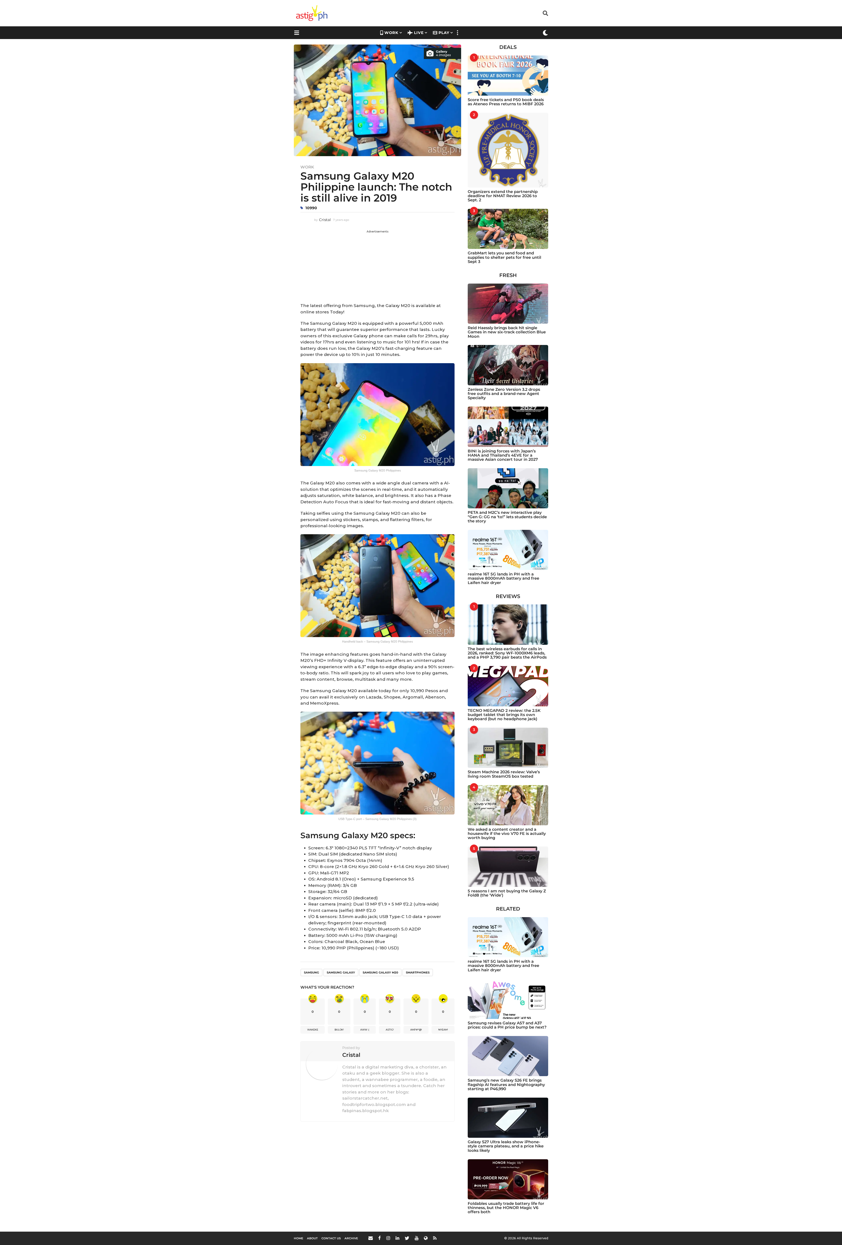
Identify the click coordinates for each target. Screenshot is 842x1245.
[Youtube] (416, 1238)
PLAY (444, 32)
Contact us (331, 1238)
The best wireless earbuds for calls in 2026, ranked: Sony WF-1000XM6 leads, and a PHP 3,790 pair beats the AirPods (507, 653)
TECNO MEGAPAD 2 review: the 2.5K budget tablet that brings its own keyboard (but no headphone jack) (504, 715)
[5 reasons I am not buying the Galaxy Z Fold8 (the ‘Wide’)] (508, 867)
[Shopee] (426, 1238)
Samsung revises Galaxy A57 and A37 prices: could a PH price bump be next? (507, 1025)
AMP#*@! (416, 1029)
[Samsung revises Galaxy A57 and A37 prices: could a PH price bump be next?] (508, 999)
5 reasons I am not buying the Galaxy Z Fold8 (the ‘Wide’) (507, 893)
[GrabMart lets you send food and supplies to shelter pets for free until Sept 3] (508, 229)
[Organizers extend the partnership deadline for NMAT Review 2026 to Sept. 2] (508, 150)
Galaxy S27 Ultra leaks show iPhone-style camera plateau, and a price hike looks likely (506, 1146)
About (312, 1238)
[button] (545, 13)
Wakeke (312, 1029)
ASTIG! (390, 1029)
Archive (351, 1238)
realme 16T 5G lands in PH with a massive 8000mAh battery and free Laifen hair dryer (503, 578)
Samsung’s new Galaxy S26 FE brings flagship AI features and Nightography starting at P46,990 (506, 1084)
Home (298, 1238)
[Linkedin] (397, 1238)
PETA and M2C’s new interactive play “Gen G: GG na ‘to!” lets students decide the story (507, 516)
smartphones (418, 972)
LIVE (419, 32)
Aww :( (364, 1029)
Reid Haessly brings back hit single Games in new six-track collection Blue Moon (507, 332)
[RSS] (435, 1238)
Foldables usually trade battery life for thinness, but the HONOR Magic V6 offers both (506, 1208)
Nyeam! (443, 1029)
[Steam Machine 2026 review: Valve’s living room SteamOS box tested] (508, 748)
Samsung (311, 972)
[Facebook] (379, 1238)
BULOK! (339, 1029)
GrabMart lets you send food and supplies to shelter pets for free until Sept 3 (504, 257)
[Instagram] (388, 1238)
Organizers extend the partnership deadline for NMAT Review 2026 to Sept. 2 (503, 196)
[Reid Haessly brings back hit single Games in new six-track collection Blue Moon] (508, 304)
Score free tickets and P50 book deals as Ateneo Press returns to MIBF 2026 (506, 101)
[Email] (370, 1238)
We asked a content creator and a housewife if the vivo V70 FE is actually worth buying (507, 833)
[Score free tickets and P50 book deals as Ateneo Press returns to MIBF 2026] (508, 75)
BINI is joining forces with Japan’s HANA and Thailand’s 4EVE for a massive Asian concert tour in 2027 (503, 455)
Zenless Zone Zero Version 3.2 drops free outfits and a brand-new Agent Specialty (504, 393)
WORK (391, 32)
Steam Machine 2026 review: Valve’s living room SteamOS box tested (504, 774)
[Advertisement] (377, 264)
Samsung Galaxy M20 (380, 972)
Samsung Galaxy (341, 972)
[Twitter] (407, 1238)
